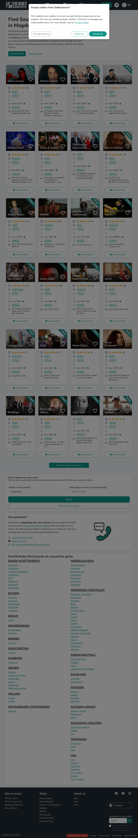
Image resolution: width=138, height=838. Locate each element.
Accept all (98, 33)
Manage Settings (41, 33)
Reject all (79, 33)
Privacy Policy (81, 22)
